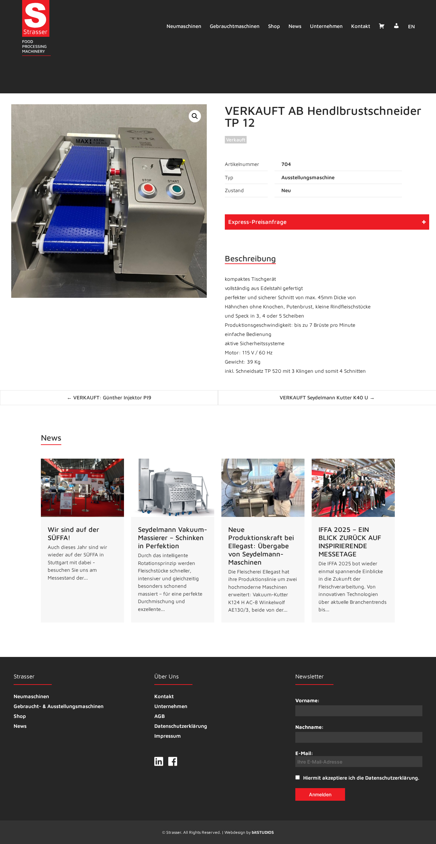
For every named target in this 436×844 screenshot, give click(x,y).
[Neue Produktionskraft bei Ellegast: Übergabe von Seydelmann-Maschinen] (263, 541)
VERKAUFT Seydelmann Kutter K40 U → (327, 397)
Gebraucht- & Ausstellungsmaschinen (59, 706)
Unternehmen (326, 26)
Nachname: (309, 727)
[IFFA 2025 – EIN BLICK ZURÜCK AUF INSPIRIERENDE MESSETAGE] (353, 541)
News (295, 26)
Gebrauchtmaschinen (235, 26)
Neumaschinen (184, 26)
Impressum (167, 736)
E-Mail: (304, 753)
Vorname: (307, 700)
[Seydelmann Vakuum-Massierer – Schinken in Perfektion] (172, 541)
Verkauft (235, 139)
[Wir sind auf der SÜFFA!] (82, 541)
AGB (159, 716)
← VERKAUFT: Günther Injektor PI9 (109, 397)
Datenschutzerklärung (180, 726)
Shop (274, 26)
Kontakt (360, 26)
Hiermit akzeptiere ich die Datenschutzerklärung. (361, 778)
